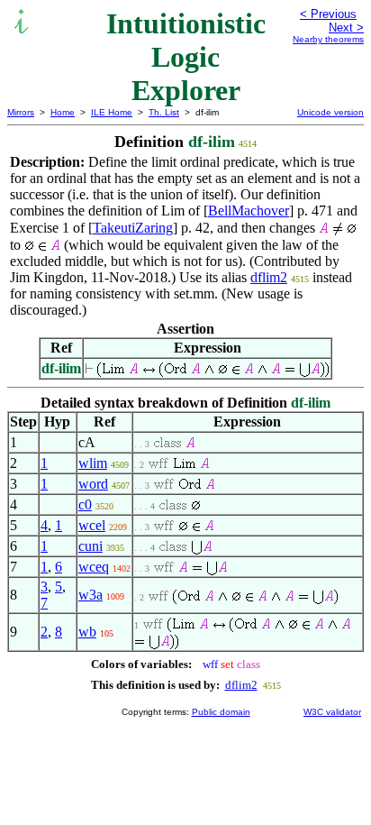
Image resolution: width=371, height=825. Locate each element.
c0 (85, 504)
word (93, 483)
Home (62, 112)
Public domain (221, 712)
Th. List (164, 112)
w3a (90, 594)
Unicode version (330, 112)
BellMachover (248, 210)
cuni (90, 546)
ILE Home (111, 112)
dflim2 (268, 277)
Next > (346, 27)
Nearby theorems (328, 39)
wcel (91, 525)
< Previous (328, 14)
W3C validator (332, 712)
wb (87, 631)
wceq (93, 566)
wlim (92, 463)
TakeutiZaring (133, 227)
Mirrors (20, 112)
